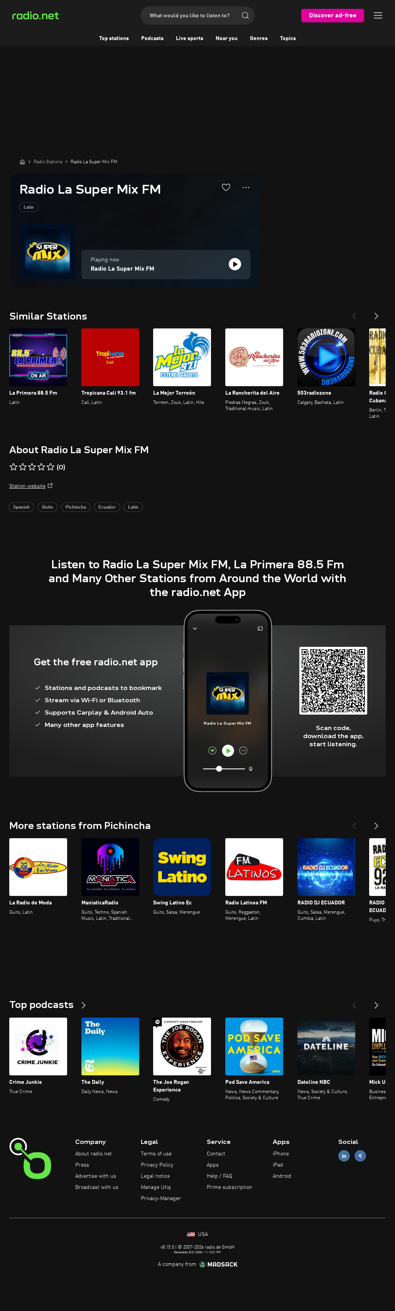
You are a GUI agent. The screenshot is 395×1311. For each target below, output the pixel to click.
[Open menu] (378, 15)
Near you (227, 38)
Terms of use (156, 1154)
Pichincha (76, 507)
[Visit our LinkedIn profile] (344, 1156)
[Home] (22, 162)
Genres (259, 38)
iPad (278, 1165)
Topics (288, 38)
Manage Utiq (156, 1187)
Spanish (21, 507)
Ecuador (107, 507)
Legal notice (155, 1176)
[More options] (245, 187)
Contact (216, 1154)
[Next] (376, 313)
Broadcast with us (96, 1187)
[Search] (245, 15)
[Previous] (354, 313)
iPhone (281, 1154)
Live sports (189, 38)
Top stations (114, 38)
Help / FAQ (219, 1176)
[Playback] (235, 264)
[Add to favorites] (226, 187)
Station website (27, 486)
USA (202, 1234)
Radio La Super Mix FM (122, 269)
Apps (213, 1165)
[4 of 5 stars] (41, 467)
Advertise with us (95, 1176)
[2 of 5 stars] (22, 467)
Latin (29, 207)
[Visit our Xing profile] (360, 1156)
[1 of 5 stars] (13, 467)
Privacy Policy (157, 1165)
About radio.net (93, 1154)
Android (282, 1176)
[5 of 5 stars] (50, 467)
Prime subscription (229, 1187)
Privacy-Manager (161, 1198)
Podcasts (152, 38)
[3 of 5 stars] (32, 467)
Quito (47, 507)
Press (82, 1165)
